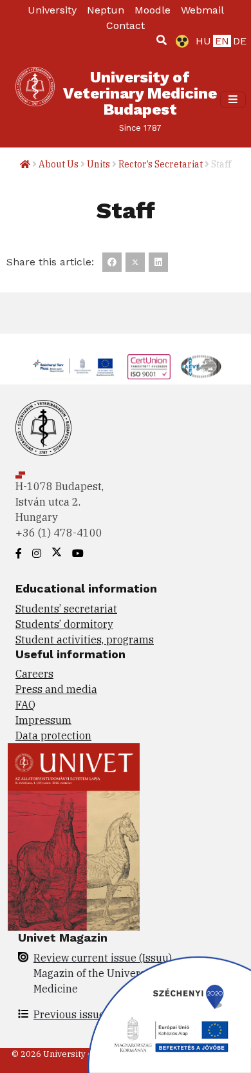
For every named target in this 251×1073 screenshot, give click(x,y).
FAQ (25, 704)
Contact (125, 25)
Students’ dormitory (64, 624)
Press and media (56, 689)
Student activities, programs (84, 639)
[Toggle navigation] (233, 99)
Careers (34, 673)
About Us (59, 164)
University (52, 10)
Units (98, 164)
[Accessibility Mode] (180, 41)
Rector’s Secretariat (160, 164)
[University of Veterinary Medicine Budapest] (35, 99)
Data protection (53, 735)
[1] (162, 39)
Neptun (105, 10)
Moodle (153, 10)
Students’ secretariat (66, 608)
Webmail (202, 10)
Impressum (43, 720)
